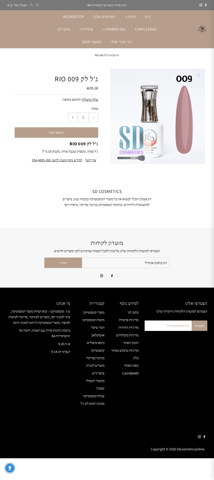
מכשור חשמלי (95, 380)
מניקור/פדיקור (95, 358)
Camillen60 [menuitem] (146, 29)
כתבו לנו (133, 312)
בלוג (136, 358)
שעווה (100, 388)
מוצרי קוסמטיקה (93, 312)
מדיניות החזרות (128, 327)
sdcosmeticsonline (190, 449)
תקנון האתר (131, 342)
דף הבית (115, 55)
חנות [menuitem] (131, 16)
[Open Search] (37, 5)
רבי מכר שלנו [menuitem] (121, 41)
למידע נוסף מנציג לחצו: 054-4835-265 (57, 160)
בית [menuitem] (148, 16)
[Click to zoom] (198, 75)
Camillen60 (130, 373)
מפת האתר (131, 365)
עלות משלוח (90, 99)
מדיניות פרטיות (129, 320)
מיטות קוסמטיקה (93, 320)
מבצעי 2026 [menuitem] (92, 41)
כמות (95, 108)
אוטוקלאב (97, 335)
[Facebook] (206, 5)
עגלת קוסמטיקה (93, 396)
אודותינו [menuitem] (86, 29)
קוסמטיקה (97, 350)
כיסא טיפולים (95, 342)
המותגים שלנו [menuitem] (104, 16)
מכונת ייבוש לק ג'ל (92, 403)
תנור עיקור (97, 327)
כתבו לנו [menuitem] (64, 29)
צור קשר (90, 160)
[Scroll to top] (205, 471)
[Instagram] (200, 5)
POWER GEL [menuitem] (115, 29)
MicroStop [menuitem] (73, 16)
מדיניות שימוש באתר (125, 350)
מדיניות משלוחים (127, 335)
